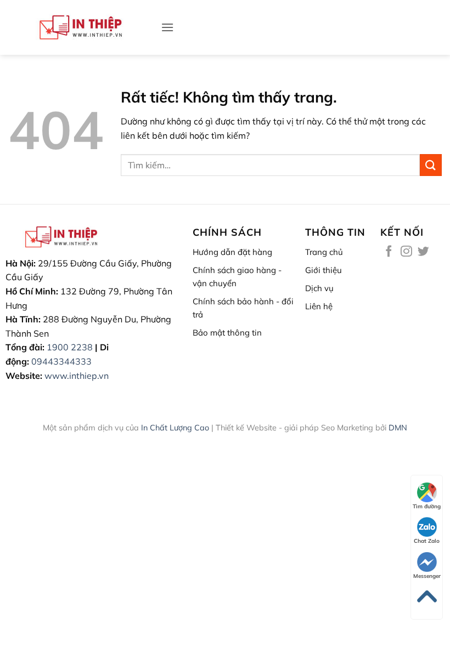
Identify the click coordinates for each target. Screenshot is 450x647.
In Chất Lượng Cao (175, 428)
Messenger (427, 576)
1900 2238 (70, 347)
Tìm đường (427, 506)
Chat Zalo (427, 540)
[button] (167, 27)
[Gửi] (431, 164)
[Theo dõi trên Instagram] (406, 252)
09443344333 (61, 361)
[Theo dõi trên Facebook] (389, 252)
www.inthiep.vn (76, 375)
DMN (398, 428)
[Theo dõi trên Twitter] (423, 252)
